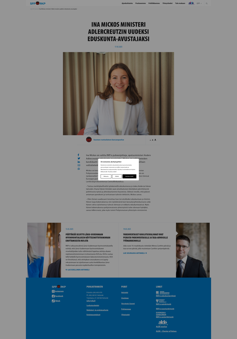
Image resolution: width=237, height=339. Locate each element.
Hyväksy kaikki (129, 176)
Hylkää (117, 176)
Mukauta (106, 176)
